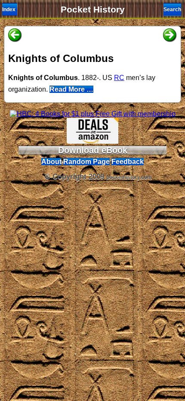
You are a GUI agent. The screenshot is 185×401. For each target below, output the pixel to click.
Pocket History (93, 9)
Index (8, 9)
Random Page (86, 161)
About (51, 161)
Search (172, 9)
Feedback (127, 161)
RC (119, 77)
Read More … (71, 89)
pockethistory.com (129, 177)
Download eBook (92, 150)
